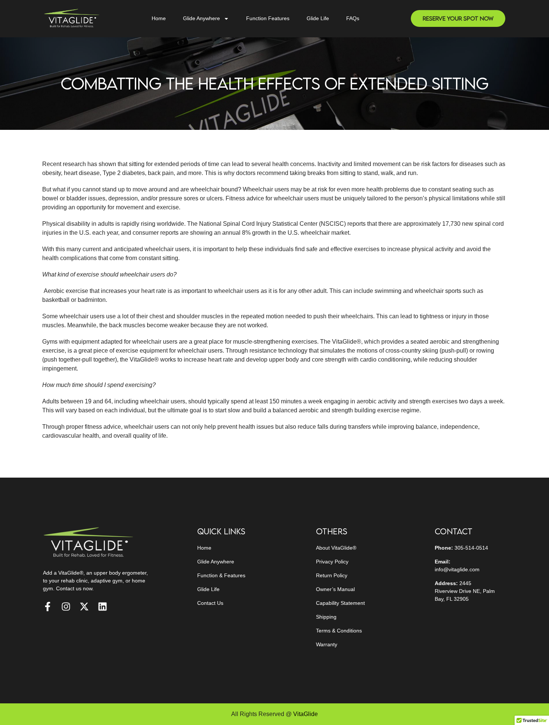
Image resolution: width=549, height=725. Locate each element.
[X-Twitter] (84, 606)
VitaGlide (305, 714)
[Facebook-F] (47, 606)
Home (159, 18)
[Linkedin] (102, 606)
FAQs (352, 18)
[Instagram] (66, 606)
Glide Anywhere (201, 18)
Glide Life (318, 18)
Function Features (267, 18)
